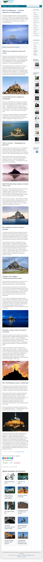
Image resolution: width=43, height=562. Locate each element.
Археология (36, 29)
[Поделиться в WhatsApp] (10, 458)
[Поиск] (41, 6)
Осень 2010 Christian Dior (9, 512)
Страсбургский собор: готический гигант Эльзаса (23, 512)
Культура (35, 27)
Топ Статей (10, 6)
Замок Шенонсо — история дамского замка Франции (9, 496)
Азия (35, 44)
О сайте (24, 556)
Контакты (19, 556)
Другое (35, 31)
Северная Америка (36, 51)
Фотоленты (36, 33)
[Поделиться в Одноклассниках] (5, 458)
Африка (35, 46)
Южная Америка (35, 54)
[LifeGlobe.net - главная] (14, 2)
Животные (36, 25)
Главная (5, 6)
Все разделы (36, 35)
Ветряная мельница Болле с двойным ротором (22, 527)
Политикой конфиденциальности (28, 555)
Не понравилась (17, 462)
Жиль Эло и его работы (21, 482)
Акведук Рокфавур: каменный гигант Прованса (9, 542)
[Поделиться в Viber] (12, 458)
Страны (16, 6)
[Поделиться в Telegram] (8, 458)
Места (16, 451)
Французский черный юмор (9, 482)
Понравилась (5, 462)
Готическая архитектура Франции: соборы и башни (10, 527)
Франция (17, 47)
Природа (35, 14)
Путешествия (36, 18)
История (18, 451)
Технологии (36, 16)
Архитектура (22, 451)
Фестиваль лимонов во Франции (22, 495)
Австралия (36, 42)
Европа (35, 48)
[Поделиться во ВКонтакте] (3, 458)
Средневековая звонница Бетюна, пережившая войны (22, 542)
